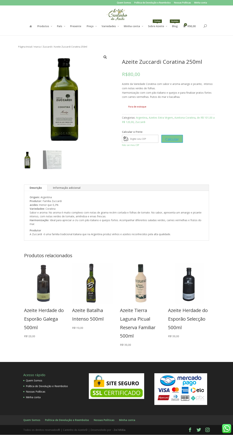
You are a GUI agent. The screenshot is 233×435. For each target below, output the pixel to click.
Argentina (141, 117)
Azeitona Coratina (185, 117)
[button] (105, 57)
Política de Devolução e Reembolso (152, 3)
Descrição (36, 187)
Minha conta (200, 3)
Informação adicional (66, 187)
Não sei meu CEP (130, 145)
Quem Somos (124, 3)
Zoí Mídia (119, 430)
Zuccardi (47, 46)
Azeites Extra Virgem (161, 117)
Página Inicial (25, 46)
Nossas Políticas (182, 3)
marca (37, 46)
